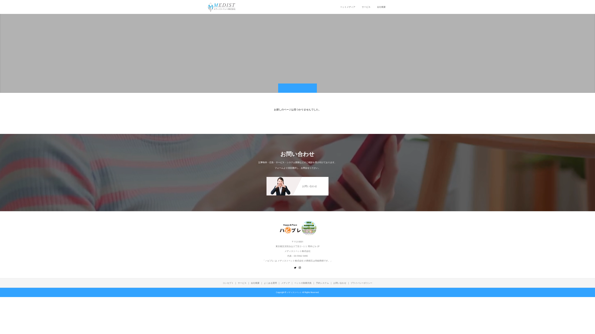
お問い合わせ (339, 282)
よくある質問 (270, 282)
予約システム (322, 282)
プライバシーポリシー (361, 282)
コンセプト (228, 282)
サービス (242, 282)
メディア (285, 282)
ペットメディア (347, 6)
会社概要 (255, 282)
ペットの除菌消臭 (303, 282)
